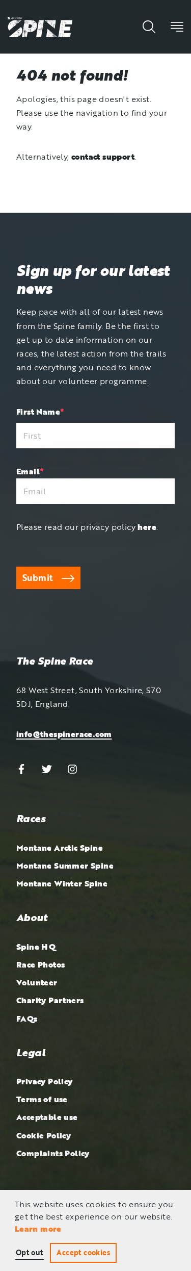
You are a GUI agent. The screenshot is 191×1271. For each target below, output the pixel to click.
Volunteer (37, 982)
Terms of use (42, 1099)
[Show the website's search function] (149, 26)
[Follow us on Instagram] (72, 768)
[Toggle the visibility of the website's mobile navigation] (177, 26)
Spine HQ (36, 946)
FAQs (27, 1018)
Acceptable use (47, 1117)
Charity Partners (50, 1000)
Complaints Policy (53, 1153)
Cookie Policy (43, 1135)
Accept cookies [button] (83, 1252)
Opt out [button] (29, 1252)
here (147, 527)
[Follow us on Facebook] (21, 768)
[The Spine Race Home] (40, 26)
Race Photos (40, 964)
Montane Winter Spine (61, 883)
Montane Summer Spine (65, 865)
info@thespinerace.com (64, 734)
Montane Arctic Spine (59, 848)
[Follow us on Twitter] (47, 768)
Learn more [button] (38, 1229)
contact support (102, 156)
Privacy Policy (44, 1081)
